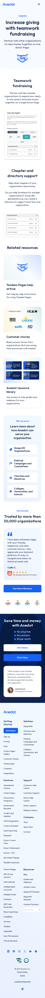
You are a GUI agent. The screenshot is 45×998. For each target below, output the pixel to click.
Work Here (28, 827)
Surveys (7, 921)
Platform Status (30, 810)
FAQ (6, 746)
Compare (8, 768)
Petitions (7, 899)
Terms (22, 975)
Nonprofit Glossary (28, 898)
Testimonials (9, 763)
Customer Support (31, 793)
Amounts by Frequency (9, 799)
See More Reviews (22, 588)
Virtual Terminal (10, 941)
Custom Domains (11, 826)
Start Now (22, 657)
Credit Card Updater (9, 814)
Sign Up (7, 736)
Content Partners (31, 904)
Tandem (7, 926)
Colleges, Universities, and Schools (31, 752)
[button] (39, 4)
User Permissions (11, 936)
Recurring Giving (11, 912)
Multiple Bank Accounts (9, 888)
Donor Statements (12, 848)
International (9, 882)
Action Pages (9, 793)
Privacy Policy (22, 972)
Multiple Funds (10, 894)
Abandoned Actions (9, 786)
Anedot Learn (30, 887)
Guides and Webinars (28, 880)
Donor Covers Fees (10, 841)
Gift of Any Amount (8, 875)
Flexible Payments (11, 862)
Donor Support (30, 805)
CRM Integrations (11, 821)
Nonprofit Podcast (31, 892)
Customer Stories (11, 759)
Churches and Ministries (29, 732)
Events (7, 853)
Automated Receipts (9, 807)
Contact (27, 832)
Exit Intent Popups (11, 857)
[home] (9, 4)
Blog (25, 874)
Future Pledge (10, 869)
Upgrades (8, 931)
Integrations (9, 773)
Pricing (6, 741)
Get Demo (22, 647)
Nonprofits (28, 726)
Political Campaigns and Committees (30, 742)
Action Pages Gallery (9, 752)
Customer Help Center (30, 786)
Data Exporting (10, 830)
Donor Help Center (28, 799)
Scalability (8, 916)
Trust (26, 822)
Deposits (7, 835)
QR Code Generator (8, 905)
